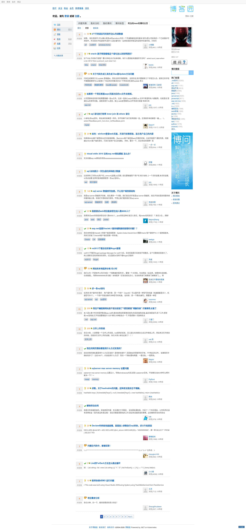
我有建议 (176, 203)
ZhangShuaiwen (155, 506)
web (92, 219)
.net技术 (93, 45)
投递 (70, 39)
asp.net (87, 105)
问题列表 (82, 23)
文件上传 (88, 339)
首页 (3, 2)
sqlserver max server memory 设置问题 (110, 368)
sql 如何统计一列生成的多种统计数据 (103, 171)
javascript (177, 98)
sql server (88, 202)
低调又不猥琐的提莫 (156, 279)
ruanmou (152, 299)
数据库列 (98, 202)
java (86, 219)
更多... (173, 129)
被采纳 (95, 28)
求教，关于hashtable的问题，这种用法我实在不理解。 (116, 388)
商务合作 (110, 527)
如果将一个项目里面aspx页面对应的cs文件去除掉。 (110, 93)
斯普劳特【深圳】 (155, 85)
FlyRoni (152, 379)
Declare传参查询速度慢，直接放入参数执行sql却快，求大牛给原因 (122, 425)
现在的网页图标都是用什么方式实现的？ (105, 348)
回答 (87, 28)
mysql (87, 125)
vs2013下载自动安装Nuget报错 (106, 248)
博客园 (127, 527)
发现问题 (176, 199)
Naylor (151, 359)
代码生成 (88, 85)
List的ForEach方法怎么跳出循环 (105, 463)
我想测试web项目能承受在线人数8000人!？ (111, 211)
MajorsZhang (154, 219)
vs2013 (87, 259)
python (176, 124)
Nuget (95, 259)
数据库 (176, 90)
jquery (176, 113)
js (174, 116)
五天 (150, 489)
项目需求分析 (94, 497)
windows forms (104, 45)
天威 (150, 259)
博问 (58, 29)
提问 (70, 29)
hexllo (151, 65)
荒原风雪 (152, 202)
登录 (66, 16)
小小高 (151, 471)
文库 (58, 48)
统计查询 (93, 182)
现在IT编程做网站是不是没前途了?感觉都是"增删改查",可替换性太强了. (125, 308)
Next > (130, 516)
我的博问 (107, 23)
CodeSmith (124, 85)
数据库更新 (99, 85)
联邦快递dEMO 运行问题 (103, 480)
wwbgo (151, 239)
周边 (19, 2)
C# (94, 239)
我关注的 (95, 23)
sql (86, 182)
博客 (58, 34)
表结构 (114, 202)
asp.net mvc (178, 101)
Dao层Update (111, 85)
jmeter (106, 219)
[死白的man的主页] (182, 37)
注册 (77, 16)
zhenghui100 (154, 454)
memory (95, 379)
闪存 (58, 24)
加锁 (106, 202)
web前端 (177, 111)
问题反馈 (59, 55)
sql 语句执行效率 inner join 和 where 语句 (110, 113)
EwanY (151, 125)
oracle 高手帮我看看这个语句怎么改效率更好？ (112, 53)
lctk (150, 416)
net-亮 (151, 339)
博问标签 (119, 23)
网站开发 (177, 88)
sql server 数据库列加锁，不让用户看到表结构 (114, 191)
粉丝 (66, 8)
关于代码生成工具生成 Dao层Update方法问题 (113, 73)
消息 (87, 8)
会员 (13, 2)
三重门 (151, 319)
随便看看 (79, 8)
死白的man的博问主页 (138, 23)
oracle (93, 65)
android (177, 126)
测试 (99, 219)
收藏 (58, 43)
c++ (175, 106)
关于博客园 (93, 527)
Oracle (87, 239)
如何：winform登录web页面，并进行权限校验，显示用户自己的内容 (122, 133)
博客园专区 (178, 119)
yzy (150, 105)
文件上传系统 (99, 328)
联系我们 (102, 527)
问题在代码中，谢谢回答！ (99, 445)
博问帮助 (176, 196)
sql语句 (103, 299)
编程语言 (177, 108)
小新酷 (151, 45)
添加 (70, 43)
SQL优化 (102, 65)
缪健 (150, 162)
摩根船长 (152, 436)
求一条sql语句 (98, 288)
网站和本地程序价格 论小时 (105, 268)
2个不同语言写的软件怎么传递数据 (107, 33)
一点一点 (152, 144)
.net (86, 319)
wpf (175, 121)
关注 (60, 8)
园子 (55, 8)
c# (86, 45)
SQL (86, 65)
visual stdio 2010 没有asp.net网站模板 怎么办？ (109, 153)
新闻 (8, 2)
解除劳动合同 (93, 405)
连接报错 (101, 239)
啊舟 (150, 396)
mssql (87, 379)
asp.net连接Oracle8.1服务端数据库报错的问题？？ (115, 228)
